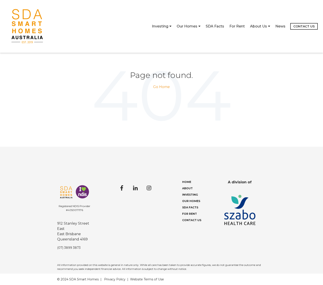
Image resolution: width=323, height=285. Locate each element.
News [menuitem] (280, 26)
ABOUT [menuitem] (187, 188)
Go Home (161, 87)
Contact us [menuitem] (304, 26)
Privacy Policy (114, 279)
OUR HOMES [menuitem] (191, 201)
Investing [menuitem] (160, 26)
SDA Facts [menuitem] (215, 26)
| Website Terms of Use (145, 279)
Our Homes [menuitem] (187, 26)
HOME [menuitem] (186, 182)
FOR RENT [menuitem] (189, 213)
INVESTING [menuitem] (190, 194)
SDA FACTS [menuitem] (190, 207)
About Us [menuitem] (258, 26)
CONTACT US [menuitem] (191, 220)
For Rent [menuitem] (237, 26)
